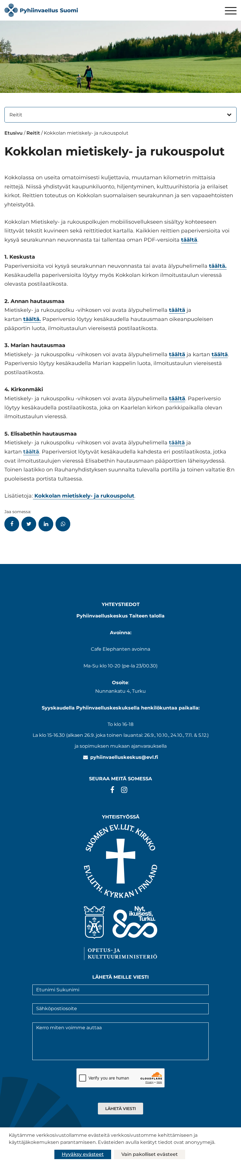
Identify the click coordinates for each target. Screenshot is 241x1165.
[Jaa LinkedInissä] (46, 524)
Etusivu (13, 133)
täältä (177, 442)
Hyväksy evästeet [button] (83, 1154)
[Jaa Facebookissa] (11, 524)
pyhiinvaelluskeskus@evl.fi (124, 757)
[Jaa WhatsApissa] (63, 524)
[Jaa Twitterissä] (28, 524)
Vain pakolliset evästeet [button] (149, 1154)
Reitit (15, 115)
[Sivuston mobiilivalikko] (231, 11)
